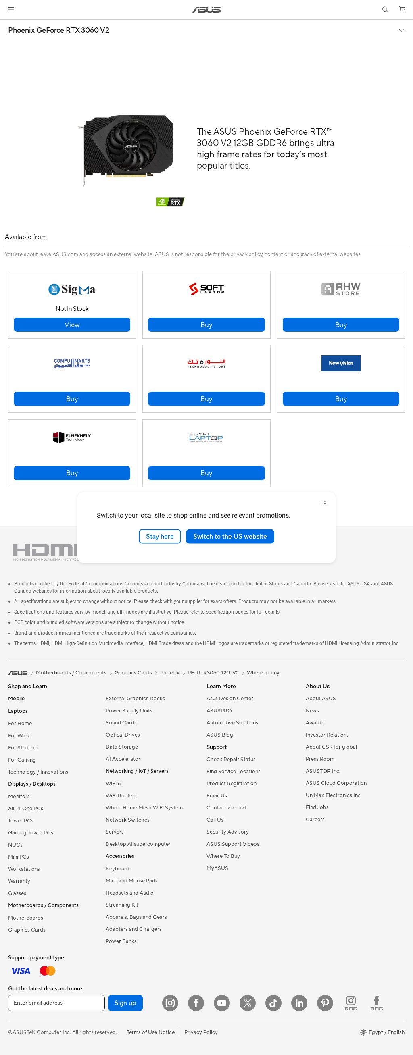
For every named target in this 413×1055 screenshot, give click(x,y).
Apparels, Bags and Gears (136, 917)
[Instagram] (170, 1003)
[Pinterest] (325, 1003)
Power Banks (121, 941)
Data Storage (122, 747)
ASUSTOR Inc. (323, 771)
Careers (315, 819)
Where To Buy (223, 856)
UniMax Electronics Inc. (334, 795)
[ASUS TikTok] (273, 1003)
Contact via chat (226, 808)
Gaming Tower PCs (30, 833)
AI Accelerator (123, 759)
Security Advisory (227, 832)
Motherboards (25, 918)
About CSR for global (331, 747)
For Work (19, 735)
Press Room (320, 759)
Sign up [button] (125, 1003)
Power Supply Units (129, 710)
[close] (325, 502)
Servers (115, 832)
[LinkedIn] (299, 1003)
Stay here (160, 536)
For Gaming (22, 760)
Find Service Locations (233, 771)
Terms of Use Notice (151, 1032)
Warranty (19, 881)
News (312, 710)
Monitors (19, 796)
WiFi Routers (121, 796)
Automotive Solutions (232, 723)
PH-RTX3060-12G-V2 (213, 673)
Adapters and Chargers (134, 929)
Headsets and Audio (130, 893)
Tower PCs (20, 821)
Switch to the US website (230, 536)
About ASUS (321, 698)
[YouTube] (222, 1003)
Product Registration (231, 783)
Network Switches (128, 820)
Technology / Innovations (38, 772)
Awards (315, 723)
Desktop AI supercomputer (138, 844)
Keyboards (119, 869)
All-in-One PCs (25, 808)
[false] (72, 325)
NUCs (15, 845)
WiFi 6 (113, 783)
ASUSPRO (219, 710)
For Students (23, 748)
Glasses (17, 893)
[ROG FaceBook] (377, 1003)
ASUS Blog (219, 735)
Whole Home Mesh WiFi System (144, 808)
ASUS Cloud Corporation (336, 783)
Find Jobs (317, 807)
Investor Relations (327, 735)
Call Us (214, 820)
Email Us (216, 796)
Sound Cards (121, 723)
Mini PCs (18, 857)
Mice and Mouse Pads (132, 881)
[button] (11, 9)
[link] (206, 10)
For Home (20, 723)
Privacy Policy (201, 1032)
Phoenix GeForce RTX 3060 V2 (58, 30)
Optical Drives (123, 735)
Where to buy (263, 673)
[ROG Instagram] (351, 1003)
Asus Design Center (229, 698)
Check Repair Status (231, 759)
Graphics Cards (27, 930)
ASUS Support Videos (232, 844)
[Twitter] (248, 1003)
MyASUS (217, 868)
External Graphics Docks (135, 698)
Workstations (24, 869)
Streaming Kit (122, 905)
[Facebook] (196, 1003)
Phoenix (169, 673)
